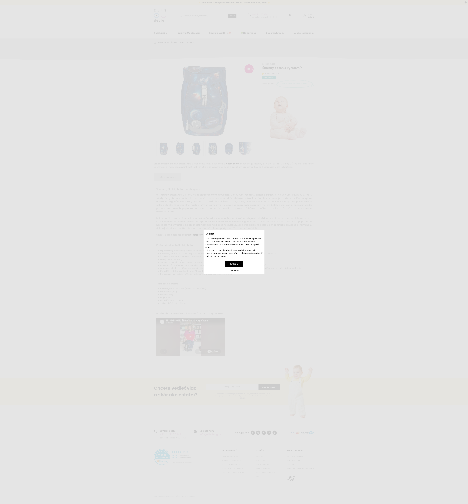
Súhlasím (234, 264)
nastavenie (234, 270)
